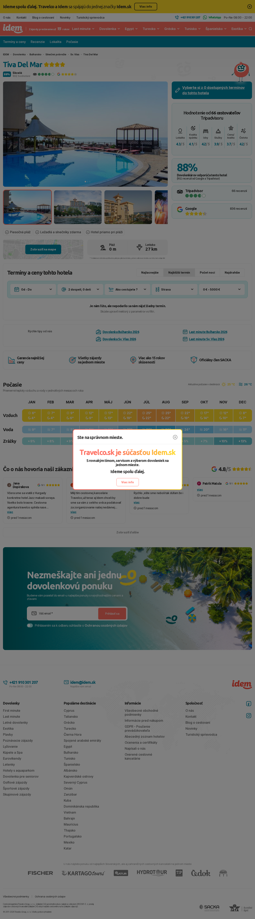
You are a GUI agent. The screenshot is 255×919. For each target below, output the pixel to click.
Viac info (127, 482)
